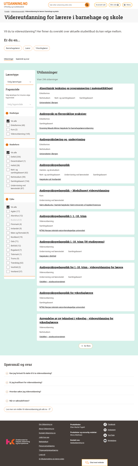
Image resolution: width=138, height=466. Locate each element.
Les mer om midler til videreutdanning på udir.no (26, 409)
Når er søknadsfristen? (19, 401)
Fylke (11, 199)
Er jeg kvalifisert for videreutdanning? (25, 382)
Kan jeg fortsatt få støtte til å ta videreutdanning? (30, 373)
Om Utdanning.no (45, 424)
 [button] (69, 420)
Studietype (14, 113)
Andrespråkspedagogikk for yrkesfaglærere (66, 293)
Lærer (27, 48)
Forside (6, 11)
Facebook (111, 424)
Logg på (42, 455)
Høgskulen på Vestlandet (50, 179)
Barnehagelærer (13, 48)
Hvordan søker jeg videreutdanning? (25, 391)
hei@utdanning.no (77, 443)
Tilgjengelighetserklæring (48, 450)
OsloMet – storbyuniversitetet (52, 281)
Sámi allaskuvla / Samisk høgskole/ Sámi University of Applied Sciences (70, 205)
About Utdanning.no (46, 429)
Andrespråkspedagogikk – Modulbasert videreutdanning (74, 190)
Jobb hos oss (44, 437)
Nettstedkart (43, 442)
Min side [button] (113, 5)
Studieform (14, 144)
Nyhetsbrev (112, 441)
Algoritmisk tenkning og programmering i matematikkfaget (76, 88)
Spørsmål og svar (22, 59)
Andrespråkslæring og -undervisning (62, 139)
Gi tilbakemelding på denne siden (51, 459)
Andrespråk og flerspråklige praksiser (62, 113)
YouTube (111, 435)
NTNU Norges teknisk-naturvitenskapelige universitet (62, 230)
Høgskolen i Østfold (47, 256)
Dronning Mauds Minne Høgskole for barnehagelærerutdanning (66, 128)
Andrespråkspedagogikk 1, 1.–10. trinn (62, 216)
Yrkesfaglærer (42, 48)
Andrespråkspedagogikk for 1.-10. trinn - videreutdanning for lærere (81, 267)
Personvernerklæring (47, 446)
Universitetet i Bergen (48, 102)
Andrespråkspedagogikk (54, 165)
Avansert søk (101, 5)
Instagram (112, 430)
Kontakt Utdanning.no (47, 433)
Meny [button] (129, 5)
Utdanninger (8, 59)
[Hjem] (25, 3)
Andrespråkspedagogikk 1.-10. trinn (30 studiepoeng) (71, 241)
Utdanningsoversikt (17, 11)
